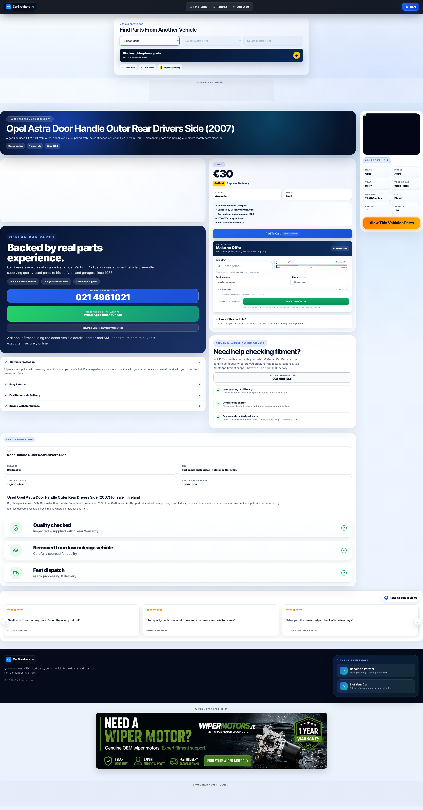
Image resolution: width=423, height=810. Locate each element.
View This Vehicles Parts (391, 223)
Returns (222, 6)
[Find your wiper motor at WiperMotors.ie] (211, 740)
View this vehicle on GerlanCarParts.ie (102, 328)
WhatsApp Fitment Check (103, 315)
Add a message (281, 289)
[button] (211, 55)
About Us (243, 6)
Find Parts (200, 6)
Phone (299, 277)
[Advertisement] (212, 91)
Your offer (221, 260)
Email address (223, 277)
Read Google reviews (401, 597)
